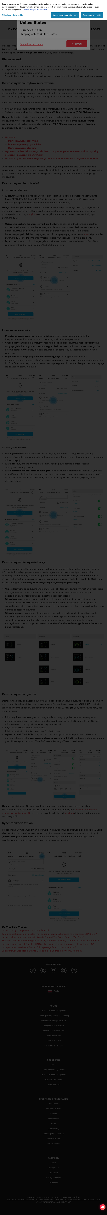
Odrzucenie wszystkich (92, 15)
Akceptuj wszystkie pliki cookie (65, 15)
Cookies (26, 9)
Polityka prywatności (38, 9)
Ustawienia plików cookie (12, 15)
